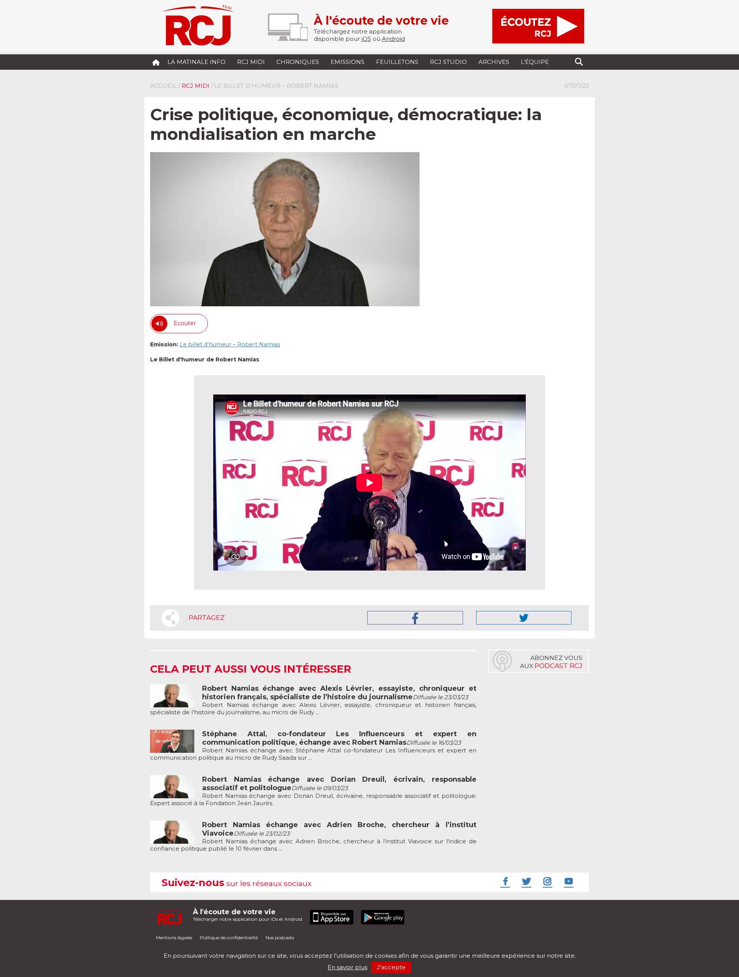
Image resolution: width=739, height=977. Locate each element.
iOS (366, 38)
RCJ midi (251, 61)
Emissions (347, 61)
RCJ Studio (448, 61)
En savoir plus (347, 967)
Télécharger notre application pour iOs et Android (247, 915)
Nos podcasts (280, 937)
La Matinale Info (196, 61)
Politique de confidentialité (229, 937)
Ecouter (185, 323)
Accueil (163, 85)
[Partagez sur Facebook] (415, 617)
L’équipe (535, 61)
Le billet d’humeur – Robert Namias (230, 344)
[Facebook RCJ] (504, 881)
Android (393, 38)
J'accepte (391, 967)
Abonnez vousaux (551, 662)
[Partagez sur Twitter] (524, 617)
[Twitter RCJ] (525, 881)
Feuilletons (397, 61)
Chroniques (297, 61)
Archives (493, 61)
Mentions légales (174, 937)
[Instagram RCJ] (546, 881)
